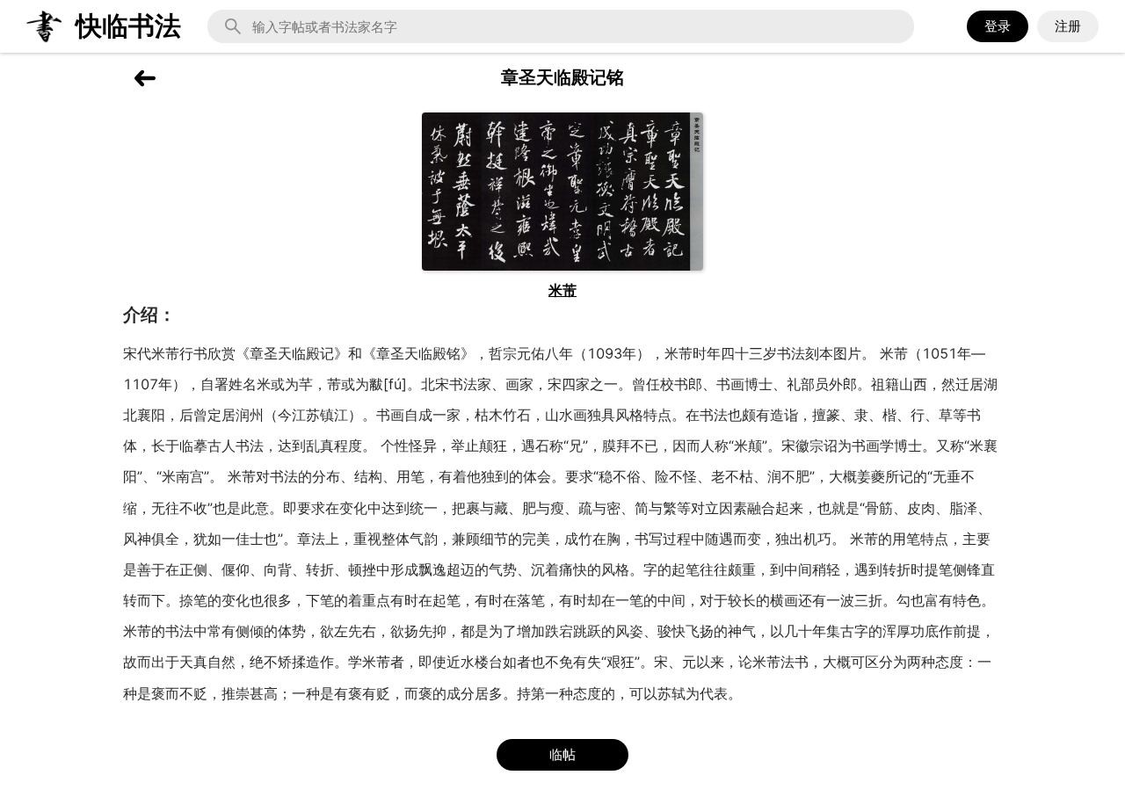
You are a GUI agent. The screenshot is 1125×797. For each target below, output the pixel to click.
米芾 (562, 290)
